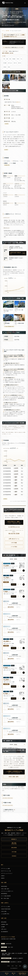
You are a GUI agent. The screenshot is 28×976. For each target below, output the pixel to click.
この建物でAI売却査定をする (14, 772)
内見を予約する (22, 974)
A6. (3, 396)
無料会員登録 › (11, 607)
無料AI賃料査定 (4, 893)
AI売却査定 (14, 856)
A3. (3, 371)
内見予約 (13, 570)
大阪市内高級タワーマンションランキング (16, 42)
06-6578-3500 (14, 533)
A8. (3, 411)
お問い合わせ (3, 929)
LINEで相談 (14, 542)
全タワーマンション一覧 (6, 870)
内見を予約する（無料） (14, 522)
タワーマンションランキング (6, 873)
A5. (3, 386)
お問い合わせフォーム (14, 538)
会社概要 (3, 926)
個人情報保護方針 (4, 931)
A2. (3, 364)
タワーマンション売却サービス (7, 891)
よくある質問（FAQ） (5, 913)
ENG (20, 8)
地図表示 (18, 102)
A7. (3, 404)
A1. (3, 359)
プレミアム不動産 (7, 2)
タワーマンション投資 (5, 906)
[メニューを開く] (25, 3)
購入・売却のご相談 (5, 898)
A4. (3, 379)
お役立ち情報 (3, 911)
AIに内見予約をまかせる (14, 527)
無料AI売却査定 (4, 886)
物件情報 (7, 30)
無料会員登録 (14, 847)
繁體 (26, 8)
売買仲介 (3, 875)
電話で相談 (14, 843)
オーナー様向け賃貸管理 (6, 895)
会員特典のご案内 (4, 924)
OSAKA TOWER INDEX (5, 909)
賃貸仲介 (3, 878)
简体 (23, 8)
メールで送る (14, 546)
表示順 (11, 559)
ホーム (3, 30)
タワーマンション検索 (5, 868)
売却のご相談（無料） (14, 776)
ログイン (18, 607)
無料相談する (14, 839)
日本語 (8, 965)
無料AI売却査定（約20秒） (8, 53)
